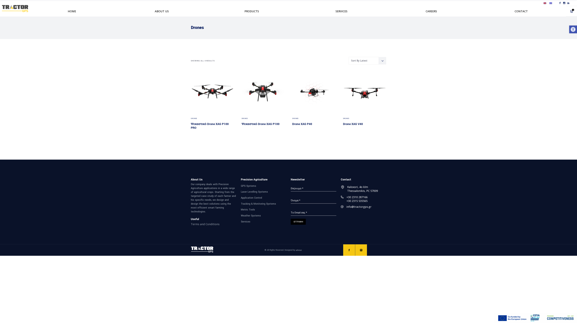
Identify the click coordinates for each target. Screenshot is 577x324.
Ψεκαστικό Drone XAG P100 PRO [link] (210, 126)
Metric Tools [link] (248, 209)
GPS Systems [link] (248, 186)
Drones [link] (194, 118)
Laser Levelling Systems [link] (254, 192)
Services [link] (245, 221)
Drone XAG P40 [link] (302, 124)
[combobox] (367, 60)
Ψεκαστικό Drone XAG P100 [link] (260, 124)
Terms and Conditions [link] (205, 224)
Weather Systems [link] (251, 215)
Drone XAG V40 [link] (353, 124)
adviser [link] (299, 250)
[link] (573, 29)
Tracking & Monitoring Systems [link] (258, 203)
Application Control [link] (251, 198)
